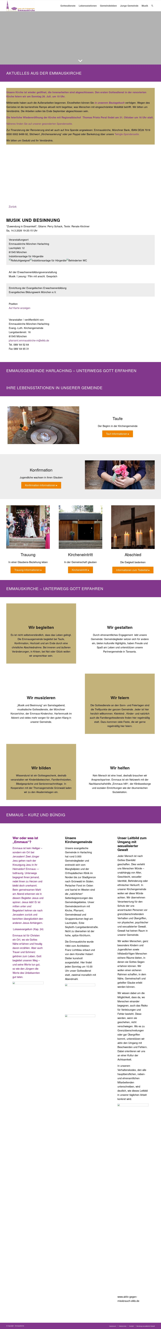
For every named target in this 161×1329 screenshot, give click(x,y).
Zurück (12, 206)
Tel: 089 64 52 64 (18, 44)
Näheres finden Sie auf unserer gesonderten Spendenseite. (39, 123)
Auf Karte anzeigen (19, 308)
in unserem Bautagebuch (110, 102)
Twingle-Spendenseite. (127, 134)
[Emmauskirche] (20, 5)
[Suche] (152, 5)
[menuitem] (68, 5)
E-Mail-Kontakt (16, 48)
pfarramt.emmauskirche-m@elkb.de (29, 340)
